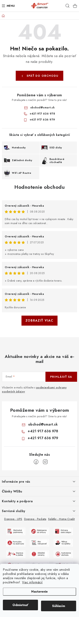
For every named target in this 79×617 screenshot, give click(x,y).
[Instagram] (45, 462)
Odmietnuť (20, 605)
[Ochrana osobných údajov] (63, 531)
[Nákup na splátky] (63, 542)
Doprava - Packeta (35, 519)
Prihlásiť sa (61, 377)
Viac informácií (32, 582)
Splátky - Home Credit (61, 519)
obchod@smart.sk (42, 107)
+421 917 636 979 (42, 119)
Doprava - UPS (13, 519)
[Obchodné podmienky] (15, 531)
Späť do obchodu (42, 76)
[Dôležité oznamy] (39, 554)
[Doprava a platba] (15, 554)
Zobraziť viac (39, 320)
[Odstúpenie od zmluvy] (39, 531)
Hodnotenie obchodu (39, 187)
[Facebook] (36, 462)
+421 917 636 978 (42, 114)
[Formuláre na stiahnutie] (15, 542)
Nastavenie (39, 591)
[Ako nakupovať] (39, 542)
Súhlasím (58, 606)
